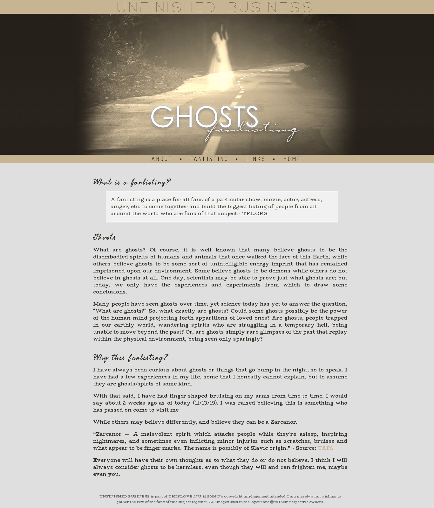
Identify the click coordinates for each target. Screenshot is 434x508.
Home (292, 158)
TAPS (326, 448)
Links (256, 158)
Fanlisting (209, 158)
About (162, 158)
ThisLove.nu (184, 496)
